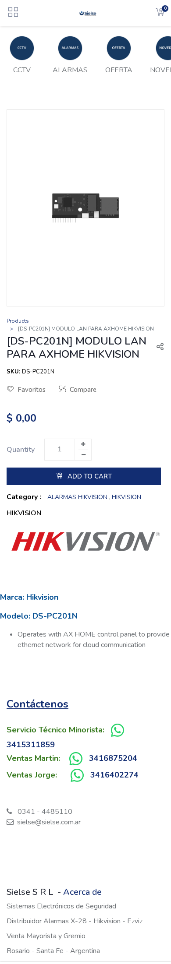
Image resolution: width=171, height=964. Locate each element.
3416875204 (113, 758)
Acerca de (82, 892)
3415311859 (31, 744)
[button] (156, 347)
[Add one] (83, 444)
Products (18, 320)
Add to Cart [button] (89, 476)
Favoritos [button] (32, 389)
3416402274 (114, 775)
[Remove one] (83, 455)
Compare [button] (83, 389)
